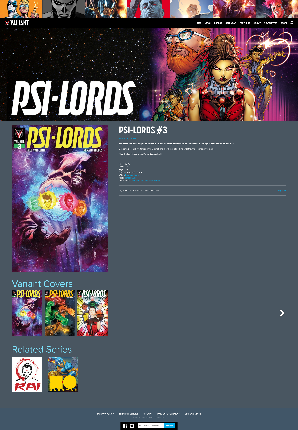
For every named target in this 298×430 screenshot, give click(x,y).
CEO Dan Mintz (193, 414)
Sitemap (148, 414)
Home (198, 23)
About (257, 23)
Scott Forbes (154, 180)
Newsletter (270, 23)
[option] (27, 313)
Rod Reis (144, 180)
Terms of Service (128, 414)
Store (284, 23)
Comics (218, 23)
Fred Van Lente (132, 175)
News (208, 23)
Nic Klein (135, 180)
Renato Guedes (132, 178)
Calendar (230, 23)
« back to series (127, 138)
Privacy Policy (105, 414)
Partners (245, 23)
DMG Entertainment (168, 414)
